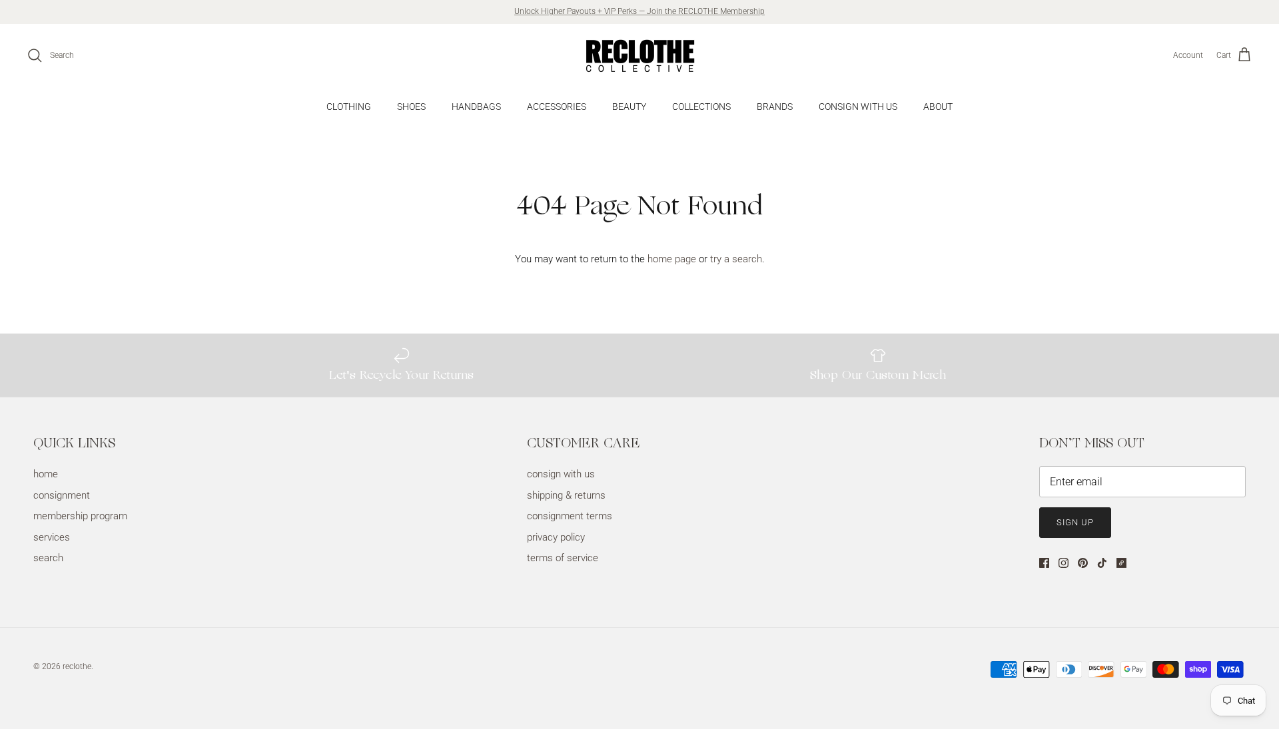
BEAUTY (629, 106)
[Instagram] (1063, 563)
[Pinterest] (1083, 563)
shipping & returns (566, 495)
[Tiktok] (1102, 563)
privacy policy (556, 537)
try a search (736, 259)
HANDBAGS (476, 106)
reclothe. (78, 666)
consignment (61, 495)
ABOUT (938, 106)
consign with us (561, 474)
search (48, 558)
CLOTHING (348, 106)
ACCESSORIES (556, 106)
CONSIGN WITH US (858, 106)
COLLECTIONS (701, 106)
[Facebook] (1044, 563)
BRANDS (775, 106)
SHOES (411, 106)
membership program (80, 516)
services (51, 537)
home (45, 474)
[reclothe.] (639, 55)
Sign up (1075, 522)
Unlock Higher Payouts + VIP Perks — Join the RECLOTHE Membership (639, 11)
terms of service (562, 558)
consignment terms (569, 516)
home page (671, 259)
